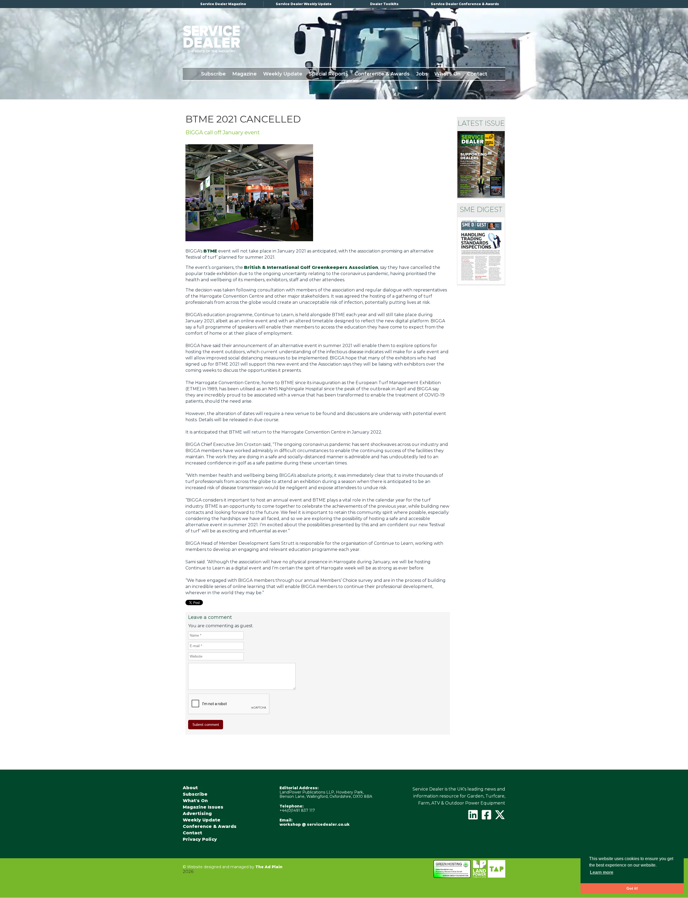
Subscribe (213, 74)
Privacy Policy (200, 839)
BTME (210, 251)
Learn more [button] (601, 872)
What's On (447, 74)
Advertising (197, 814)
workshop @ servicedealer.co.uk (315, 824)
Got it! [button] (632, 888)
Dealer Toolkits (384, 4)
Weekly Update (282, 74)
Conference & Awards (382, 74)
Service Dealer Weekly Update (304, 4)
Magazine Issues (203, 807)
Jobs (422, 74)
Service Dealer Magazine (223, 4)
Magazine (244, 74)
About (190, 788)
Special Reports (328, 74)
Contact (477, 74)
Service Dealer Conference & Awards (465, 4)
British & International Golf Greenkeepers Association (311, 267)
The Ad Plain (268, 866)
